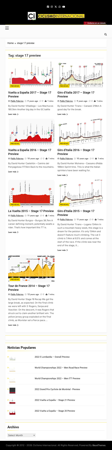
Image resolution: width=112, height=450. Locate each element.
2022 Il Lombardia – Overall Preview (52, 357)
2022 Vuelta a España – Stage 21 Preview (55, 400)
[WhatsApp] (60, 7)
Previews (15, 86)
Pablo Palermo (17, 101)
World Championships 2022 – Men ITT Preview (57, 378)
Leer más (12, 114)
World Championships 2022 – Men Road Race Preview (61, 367)
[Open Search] (105, 34)
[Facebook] (48, 7)
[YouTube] (64, 7)
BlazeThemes (99, 445)
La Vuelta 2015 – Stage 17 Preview (31, 211)
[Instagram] (52, 7)
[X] (56, 7)
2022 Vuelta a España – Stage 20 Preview (55, 411)
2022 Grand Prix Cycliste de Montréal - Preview (57, 389)
